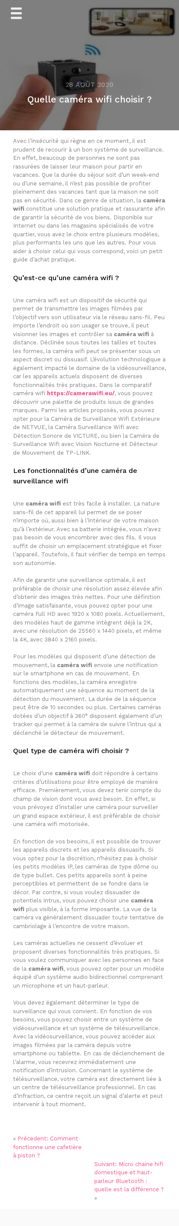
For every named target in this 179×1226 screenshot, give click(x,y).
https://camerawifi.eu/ (81, 393)
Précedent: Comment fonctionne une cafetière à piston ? (47, 1147)
